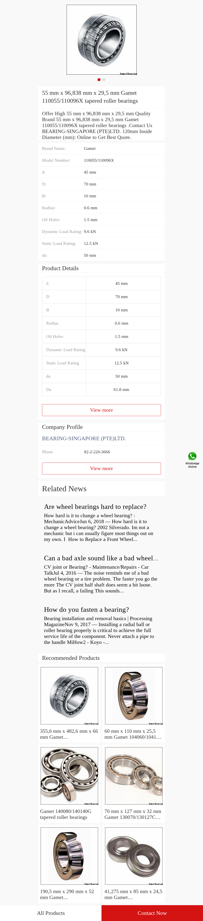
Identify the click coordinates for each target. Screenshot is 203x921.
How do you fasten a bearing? (86, 609)
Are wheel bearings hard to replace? (95, 506)
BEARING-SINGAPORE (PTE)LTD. (84, 438)
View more (101, 410)
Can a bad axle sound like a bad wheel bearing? (111, 558)
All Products (51, 913)
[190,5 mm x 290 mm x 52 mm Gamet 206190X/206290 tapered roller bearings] (69, 885)
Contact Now (152, 913)
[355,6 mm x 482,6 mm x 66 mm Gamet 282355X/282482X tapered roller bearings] (69, 725)
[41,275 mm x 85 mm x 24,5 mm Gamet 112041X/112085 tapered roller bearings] (133, 885)
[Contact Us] (192, 460)
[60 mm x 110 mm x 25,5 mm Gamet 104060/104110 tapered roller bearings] (133, 725)
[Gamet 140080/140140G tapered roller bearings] (69, 805)
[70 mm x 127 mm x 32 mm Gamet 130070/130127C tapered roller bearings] (133, 805)
